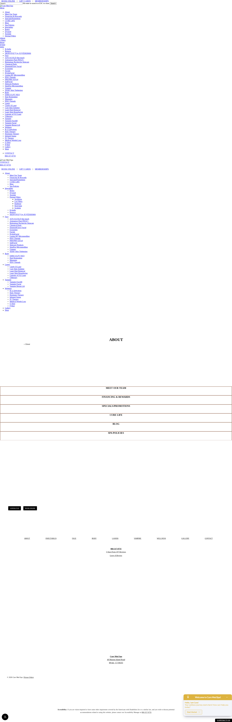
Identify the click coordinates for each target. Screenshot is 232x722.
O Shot (12, 304)
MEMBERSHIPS (42, 1)
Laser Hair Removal (17, 271)
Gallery (8, 308)
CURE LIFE (15, 182)
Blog (11, 184)
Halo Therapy (15, 293)
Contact (209, 538)
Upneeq (13, 249)
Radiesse (17, 204)
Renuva (13, 212)
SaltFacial (13, 243)
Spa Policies (14, 186)
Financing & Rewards (18, 178)
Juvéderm (18, 199)
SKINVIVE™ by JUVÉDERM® (23, 214)
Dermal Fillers (15, 197)
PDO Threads (15, 238)
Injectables (9, 188)
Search (53, 3)
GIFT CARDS (25, 1)
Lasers (7, 265)
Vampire (8, 280)
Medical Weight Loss (18, 301)
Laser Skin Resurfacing (19, 273)
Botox (12, 191)
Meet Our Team (16, 175)
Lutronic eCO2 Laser (18, 275)
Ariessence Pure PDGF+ (19, 221)
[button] (5, 717)
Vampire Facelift (16, 282)
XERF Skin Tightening (18, 251)
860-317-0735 (10, 156)
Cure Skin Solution (17, 269)
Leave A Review (116, 555)
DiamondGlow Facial (18, 228)
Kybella (13, 210)
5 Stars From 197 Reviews (116, 552)
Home (21, 344)
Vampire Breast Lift (17, 286)
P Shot (12, 306)
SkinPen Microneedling (19, 247)
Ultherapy (13, 278)
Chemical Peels (15, 225)
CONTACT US (223, 720)
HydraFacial (14, 234)
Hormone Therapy (17, 295)
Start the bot (192, 712)
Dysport (13, 193)
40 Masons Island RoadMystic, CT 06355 (116, 659)
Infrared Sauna (15, 297)
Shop (7, 310)
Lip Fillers (18, 201)
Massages (13, 260)
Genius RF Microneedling (20, 236)
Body (7, 254)
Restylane (18, 206)
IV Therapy (14, 299)
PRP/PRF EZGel (16, 241)
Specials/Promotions (17, 180)
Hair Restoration (16, 258)
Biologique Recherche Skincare (22, 223)
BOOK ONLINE (8, 1)
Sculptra (17, 208)
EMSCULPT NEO (17, 256)
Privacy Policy (29, 677)
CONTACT (9, 153)
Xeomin (13, 195)
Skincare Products (16, 245)
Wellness (8, 288)
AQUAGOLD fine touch (19, 219)
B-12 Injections (15, 291)
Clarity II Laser (15, 267)
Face (6, 217)
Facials (12, 232)
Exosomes (14, 230)
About (7, 173)
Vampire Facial (15, 284)
